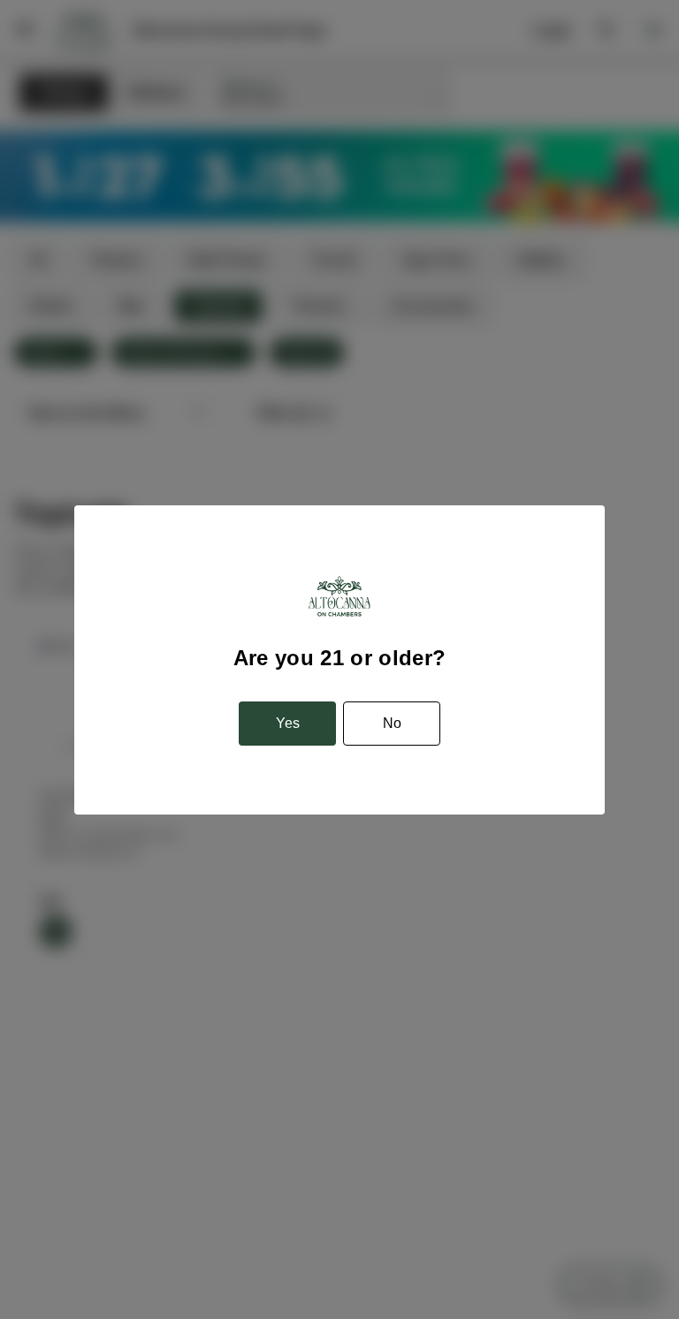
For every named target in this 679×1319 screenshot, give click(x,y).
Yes (288, 723)
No (392, 723)
